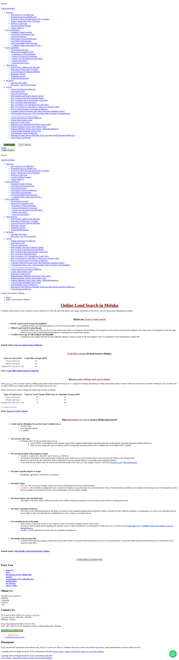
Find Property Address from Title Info (25, 67)
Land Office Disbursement (21, 41)
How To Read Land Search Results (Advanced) (29, 100)
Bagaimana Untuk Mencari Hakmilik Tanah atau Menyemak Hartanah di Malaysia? (43, 135)
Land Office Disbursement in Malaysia (22, 371)
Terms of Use (70, 651)
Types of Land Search (19, 94)
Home (8, 297)
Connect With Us (17, 28)
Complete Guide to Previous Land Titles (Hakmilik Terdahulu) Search (38, 111)
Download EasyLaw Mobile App (23, 17)
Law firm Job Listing (19, 83)
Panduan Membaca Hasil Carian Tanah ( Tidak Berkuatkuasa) (34, 129)
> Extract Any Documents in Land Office (27, 59)
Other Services (11, 65)
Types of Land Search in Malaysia (28, 345)
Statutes (9, 577)
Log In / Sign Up (24, 145)
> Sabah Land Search (19, 61)
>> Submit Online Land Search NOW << (27, 45)
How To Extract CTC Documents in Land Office (30, 105)
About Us (9, 12)
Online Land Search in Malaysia (23, 89)
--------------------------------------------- (24, 116)
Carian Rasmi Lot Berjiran (21, 138)
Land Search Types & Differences (24, 39)
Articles (9, 87)
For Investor (11, 583)
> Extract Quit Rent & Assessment (24, 56)
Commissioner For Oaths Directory (20, 579)
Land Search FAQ (18, 91)
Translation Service (18, 76)
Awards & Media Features (21, 26)
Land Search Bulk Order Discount (24, 43)
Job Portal (10, 80)
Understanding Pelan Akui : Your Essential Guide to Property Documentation (40, 113)
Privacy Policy (11, 586)
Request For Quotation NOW (22, 52)
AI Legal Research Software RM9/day (25, 72)
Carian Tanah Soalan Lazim (21, 120)
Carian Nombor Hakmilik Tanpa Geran (26, 131)
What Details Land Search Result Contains (27, 96)
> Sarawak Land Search (20, 63)
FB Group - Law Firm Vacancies (23, 85)
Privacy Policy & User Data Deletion (89, 651)
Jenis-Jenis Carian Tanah (20, 122)
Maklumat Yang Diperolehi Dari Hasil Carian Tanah (31, 124)
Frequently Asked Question (21, 32)
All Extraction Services (19, 50)
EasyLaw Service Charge (17, 411)
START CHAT (9, 145)
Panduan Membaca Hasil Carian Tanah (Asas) (28, 127)
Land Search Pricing (18, 37)
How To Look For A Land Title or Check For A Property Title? (35, 107)
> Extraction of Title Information (23, 54)
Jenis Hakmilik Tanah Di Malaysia (24, 133)
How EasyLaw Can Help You (22, 15)
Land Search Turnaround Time (22, 34)
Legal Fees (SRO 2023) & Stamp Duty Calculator (30, 19)
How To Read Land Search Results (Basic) (27, 98)
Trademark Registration (20, 78)
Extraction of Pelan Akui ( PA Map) (24, 70)
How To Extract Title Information (24, 102)
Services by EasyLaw (19, 23)
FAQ (8, 572)
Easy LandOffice (12, 48)
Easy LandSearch (12, 30)
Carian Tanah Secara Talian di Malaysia (26, 118)
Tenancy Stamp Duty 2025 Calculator (25, 21)
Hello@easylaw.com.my (15, 637)
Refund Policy (11, 581)
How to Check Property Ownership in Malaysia (29, 109)
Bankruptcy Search (18, 74)
